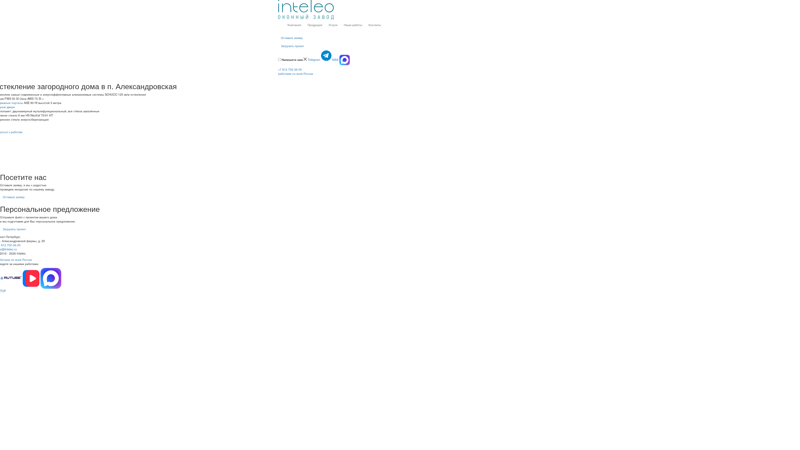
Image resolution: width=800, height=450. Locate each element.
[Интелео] (306, 9)
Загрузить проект (292, 46)
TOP (3, 291)
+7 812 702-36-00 (290, 69)
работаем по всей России (295, 73)
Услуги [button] (333, 25)
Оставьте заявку (292, 38)
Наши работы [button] (353, 25)
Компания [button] (294, 25)
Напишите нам (293, 60)
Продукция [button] (315, 25)
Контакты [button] (375, 25)
